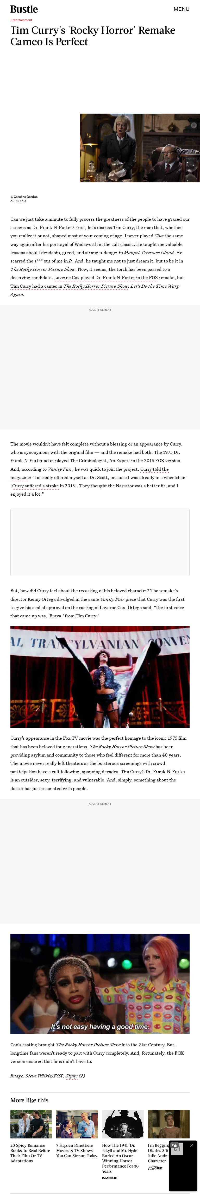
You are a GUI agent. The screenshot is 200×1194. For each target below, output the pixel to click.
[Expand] (174, 1145)
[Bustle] (24, 9)
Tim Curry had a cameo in (36, 286)
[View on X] (100, 542)
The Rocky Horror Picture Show (95, 286)
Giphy (71, 1076)
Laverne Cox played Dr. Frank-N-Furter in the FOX (106, 277)
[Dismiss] (192, 1145)
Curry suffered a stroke (35, 486)
